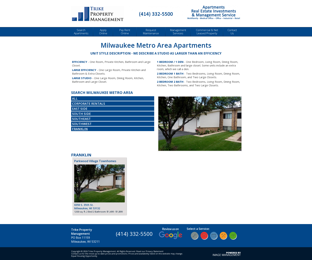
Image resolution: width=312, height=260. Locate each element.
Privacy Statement (154, 251)
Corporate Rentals (88, 103)
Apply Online (103, 31)
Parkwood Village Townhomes (95, 161)
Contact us (76, 253)
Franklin (80, 129)
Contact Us (232, 31)
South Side (81, 114)
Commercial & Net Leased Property (207, 31)
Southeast (81, 119)
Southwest (82, 124)
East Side (79, 109)
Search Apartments (81, 31)
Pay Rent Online (124, 31)
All (75, 98)
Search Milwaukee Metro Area (102, 92)
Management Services (178, 31)
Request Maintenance (151, 31)
